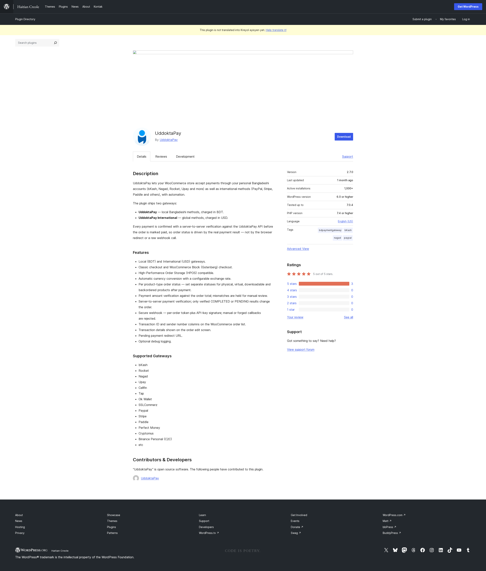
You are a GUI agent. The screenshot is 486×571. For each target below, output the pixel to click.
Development (185, 156)
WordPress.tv (209, 532)
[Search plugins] (55, 43)
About (19, 515)
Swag (296, 532)
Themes (112, 521)
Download (344, 136)
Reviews (161, 156)
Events (295, 521)
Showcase (113, 515)
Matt (387, 521)
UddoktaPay (169, 140)
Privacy (19, 532)
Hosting (20, 527)
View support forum (300, 349)
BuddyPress (392, 532)
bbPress (389, 527)
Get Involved (299, 515)
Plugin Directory (25, 19)
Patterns (112, 532)
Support (347, 156)
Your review (295, 317)
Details (141, 156)
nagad (337, 237)
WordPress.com (394, 515)
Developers (206, 527)
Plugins (111, 527)
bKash (348, 230)
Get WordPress (468, 6)
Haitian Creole (60, 550)
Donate (297, 527)
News (18, 521)
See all (348, 317)
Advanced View (298, 249)
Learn (202, 515)
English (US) (345, 221)
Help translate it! (276, 30)
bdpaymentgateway (330, 230)
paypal (348, 237)
